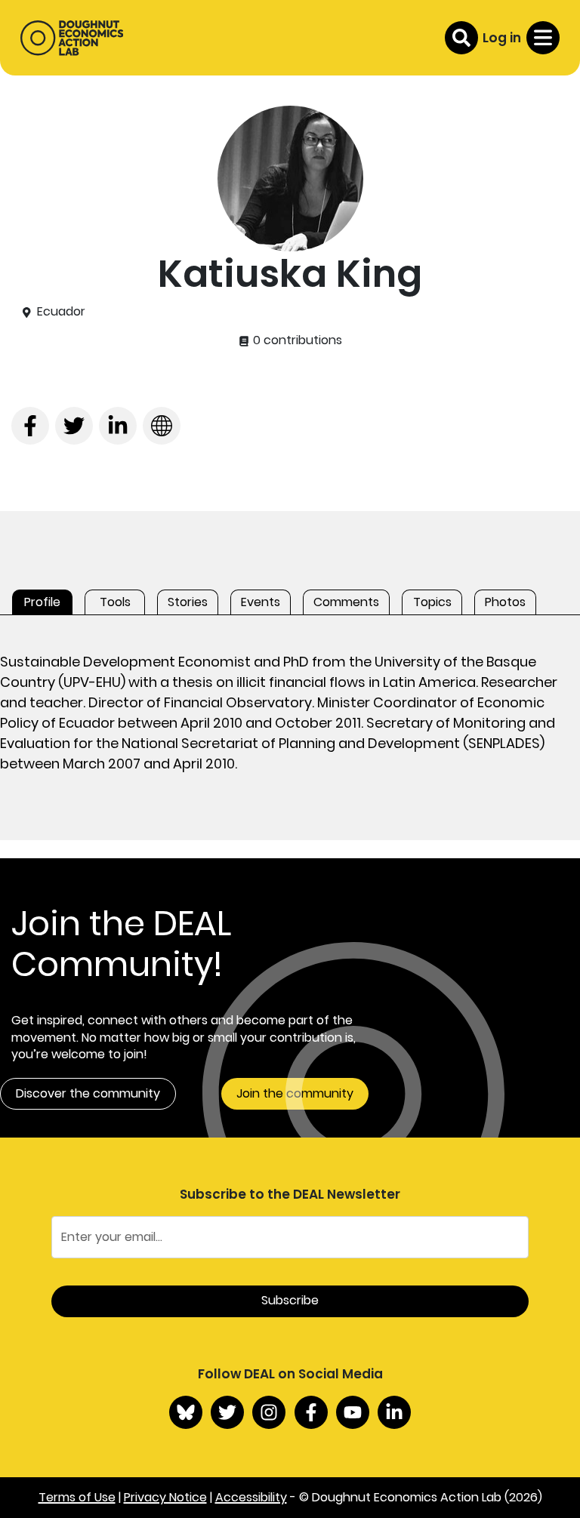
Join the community (294, 1093)
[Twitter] (227, 1412)
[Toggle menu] (543, 37)
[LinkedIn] (394, 1412)
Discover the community (88, 1093)
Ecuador (61, 311)
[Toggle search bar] (461, 37)
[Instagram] (268, 1412)
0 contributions (296, 340)
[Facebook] (311, 1412)
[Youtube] (352, 1412)
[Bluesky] (185, 1412)
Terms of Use (77, 1497)
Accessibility (251, 1497)
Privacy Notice (165, 1497)
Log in (502, 38)
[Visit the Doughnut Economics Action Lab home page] (71, 37)
